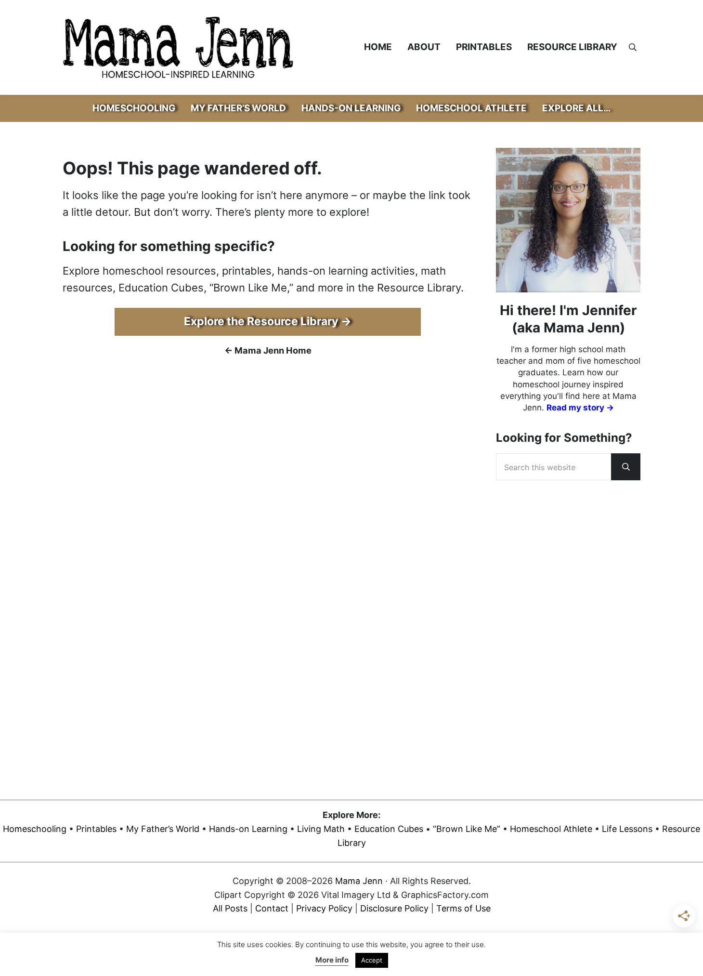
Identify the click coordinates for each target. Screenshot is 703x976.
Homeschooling (34, 829)
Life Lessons (627, 829)
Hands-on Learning (248, 829)
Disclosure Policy (394, 908)
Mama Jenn (359, 881)
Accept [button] (371, 960)
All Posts (230, 908)
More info (332, 959)
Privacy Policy (324, 908)
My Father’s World (162, 829)
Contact (271, 908)
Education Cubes (388, 829)
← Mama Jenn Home (268, 350)
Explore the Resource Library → (268, 321)
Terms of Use (463, 908)
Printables (96, 829)
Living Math (321, 829)
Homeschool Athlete (551, 829)
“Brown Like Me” (466, 829)
